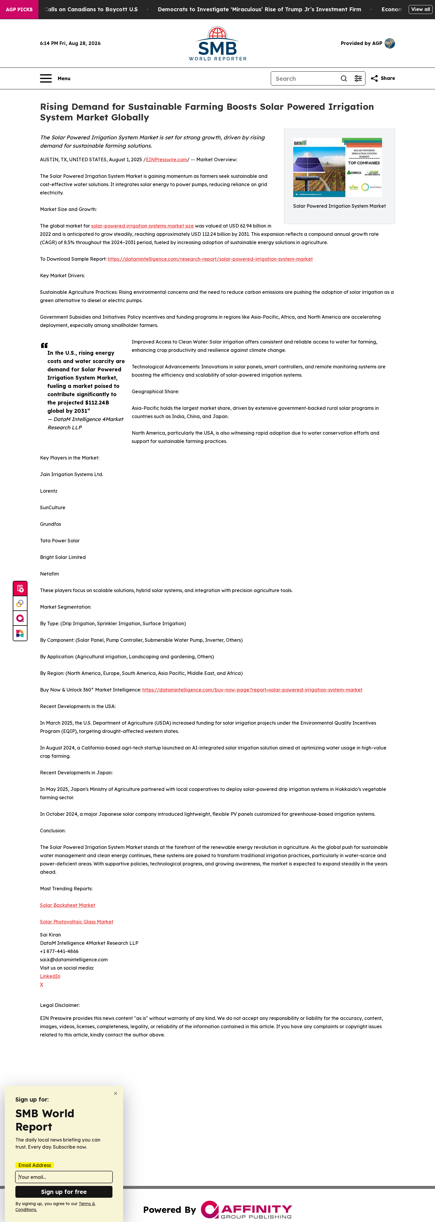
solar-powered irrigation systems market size (142, 226)
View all (420, 9)
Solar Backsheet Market (67, 905)
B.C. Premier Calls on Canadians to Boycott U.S (74, 9)
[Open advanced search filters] (358, 78)
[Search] (344, 78)
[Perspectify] (20, 603)
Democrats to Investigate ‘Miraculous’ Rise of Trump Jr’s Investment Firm (259, 9)
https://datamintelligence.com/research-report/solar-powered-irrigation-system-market (210, 259)
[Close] (115, 1093)
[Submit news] (20, 588)
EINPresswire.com (166, 159)
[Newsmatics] (20, 633)
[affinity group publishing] (20, 618)
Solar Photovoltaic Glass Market (76, 922)
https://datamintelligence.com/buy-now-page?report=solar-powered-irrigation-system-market (252, 690)
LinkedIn (50, 976)
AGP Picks (19, 9)
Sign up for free (64, 1191)
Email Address (34, 1165)
